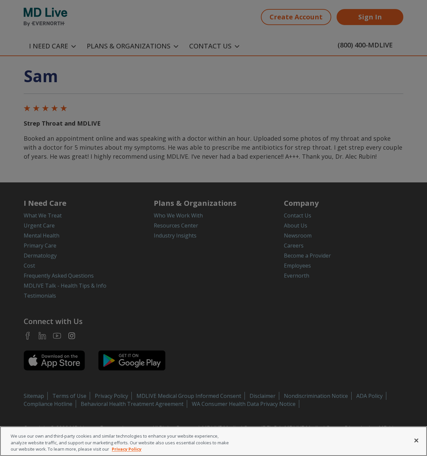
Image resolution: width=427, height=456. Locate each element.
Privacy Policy (126, 449)
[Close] (416, 440)
